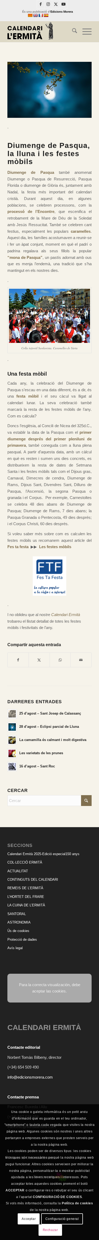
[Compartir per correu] (81, 660)
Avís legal (15, 948)
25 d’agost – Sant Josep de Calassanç (50, 713)
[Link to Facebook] (40, 4)
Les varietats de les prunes (41, 753)
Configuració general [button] (62, 1219)
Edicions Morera (61, 11)
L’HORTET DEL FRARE (25, 897)
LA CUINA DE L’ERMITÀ (26, 905)
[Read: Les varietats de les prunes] (12, 753)
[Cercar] (72, 31)
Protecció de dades (22, 939)
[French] (40, 15)
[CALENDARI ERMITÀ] (41, 31)
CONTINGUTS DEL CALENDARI (32, 880)
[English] (35, 15)
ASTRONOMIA (19, 922)
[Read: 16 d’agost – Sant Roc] (12, 766)
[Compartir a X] (39, 660)
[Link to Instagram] (48, 4)
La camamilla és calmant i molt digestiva (52, 740)
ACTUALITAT (17, 871)
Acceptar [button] (29, 1219)
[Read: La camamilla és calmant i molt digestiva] (12, 740)
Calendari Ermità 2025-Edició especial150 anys (43, 854)
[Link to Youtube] (63, 4)
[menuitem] (72, 31)
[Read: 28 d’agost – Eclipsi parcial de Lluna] (12, 727)
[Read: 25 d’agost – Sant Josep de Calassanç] (12, 714)
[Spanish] (46, 15)
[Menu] (84, 31)
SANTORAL (16, 914)
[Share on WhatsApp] (60, 660)
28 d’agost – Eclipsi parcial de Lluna (49, 727)
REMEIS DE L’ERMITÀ (25, 888)
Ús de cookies (18, 931)
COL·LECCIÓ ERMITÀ (24, 862)
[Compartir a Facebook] (18, 660)
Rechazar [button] (50, 1230)
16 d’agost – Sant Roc (37, 766)
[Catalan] (30, 15)
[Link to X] (56, 4)
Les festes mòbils (55, 546)
